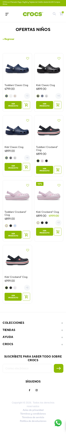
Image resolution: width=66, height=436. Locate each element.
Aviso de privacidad (33, 410)
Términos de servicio (33, 417)
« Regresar (8, 39)
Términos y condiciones (33, 413)
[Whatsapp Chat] (58, 423)
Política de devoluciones (33, 421)
